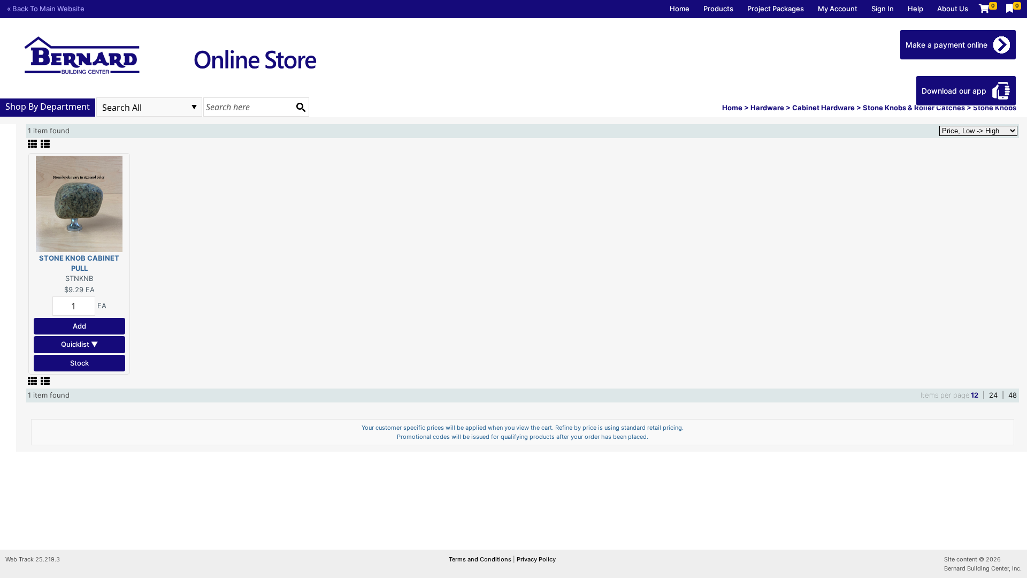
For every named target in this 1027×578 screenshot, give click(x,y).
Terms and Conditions (481, 559)
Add (79, 326)
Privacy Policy (536, 559)
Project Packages (775, 8)
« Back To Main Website (46, 8)
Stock (79, 363)
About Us (952, 8)
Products (718, 8)
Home (679, 8)
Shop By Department (47, 106)
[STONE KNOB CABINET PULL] (79, 203)
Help (915, 8)
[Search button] (300, 107)
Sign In (882, 8)
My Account (837, 8)
